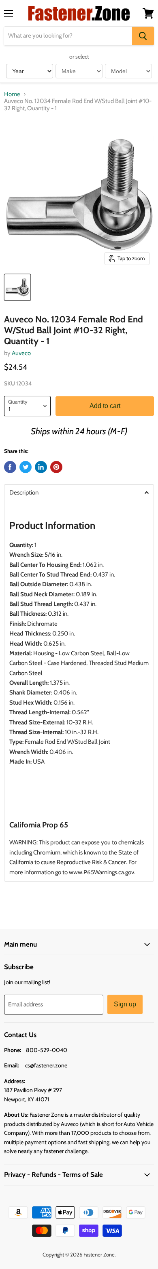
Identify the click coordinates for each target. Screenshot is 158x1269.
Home (12, 94)
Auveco (21, 353)
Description (23, 493)
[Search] (143, 36)
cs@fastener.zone (46, 1065)
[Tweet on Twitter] (25, 467)
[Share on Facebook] (10, 467)
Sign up (125, 1004)
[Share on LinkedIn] (41, 467)
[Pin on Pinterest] (56, 467)
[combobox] (68, 36)
